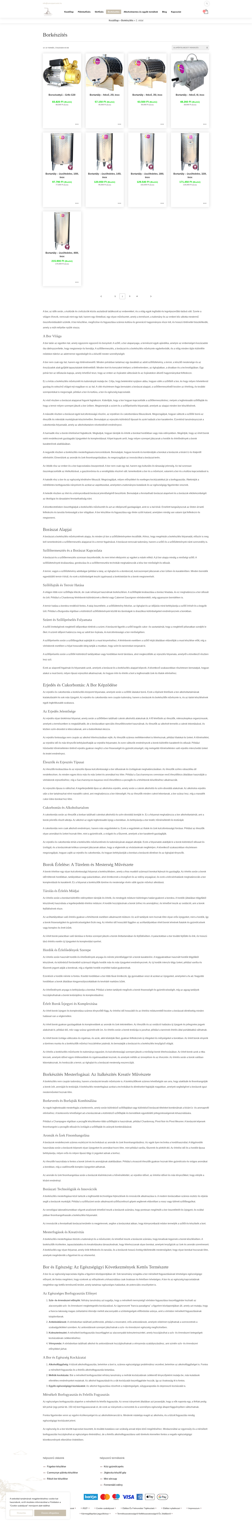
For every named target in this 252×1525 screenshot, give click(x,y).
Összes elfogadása (50, 1513)
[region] (38, 1505)
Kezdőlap (114, 20)
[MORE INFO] (77, 124)
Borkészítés (127, 20)
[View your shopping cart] (206, 12)
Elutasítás (21, 1513)
